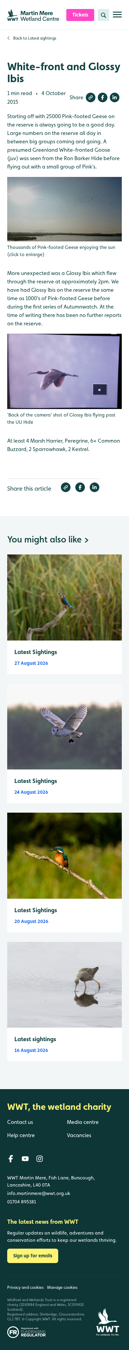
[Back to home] (107, 1307)
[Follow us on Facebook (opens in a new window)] (10, 1158)
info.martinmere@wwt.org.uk (38, 1193)
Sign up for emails (32, 1256)
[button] (90, 97)
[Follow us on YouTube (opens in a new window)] (25, 1158)
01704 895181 (21, 1202)
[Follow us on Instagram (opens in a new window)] (39, 1158)
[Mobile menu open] (117, 17)
